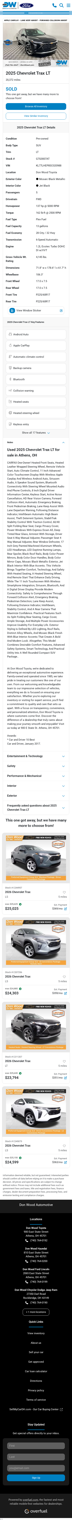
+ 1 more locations (36, 1312)
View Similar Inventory (36, 116)
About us (36, 1342)
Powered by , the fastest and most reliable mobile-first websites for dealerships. (36, 1501)
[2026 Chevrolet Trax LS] (36, 858)
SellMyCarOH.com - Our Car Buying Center (34, 1409)
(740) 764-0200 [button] (38, 1261)
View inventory (36, 1333)
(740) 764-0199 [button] (38, 1281)
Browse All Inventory (36, 106)
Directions (36, 1380)
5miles (62, 896)
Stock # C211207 (13, 1056)
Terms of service (36, 1399)
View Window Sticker (28, 310)
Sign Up (36, 1477)
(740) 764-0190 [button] (38, 1302)
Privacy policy (36, 1390)
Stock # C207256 (13, 972)
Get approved (36, 1361)
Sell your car (36, 1352)
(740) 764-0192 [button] (38, 1240)
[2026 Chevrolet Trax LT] (36, 1027)
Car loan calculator (36, 1371)
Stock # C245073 (13, 1141)
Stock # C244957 (13, 887)
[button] (54, 5)
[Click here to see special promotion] (36, 12)
